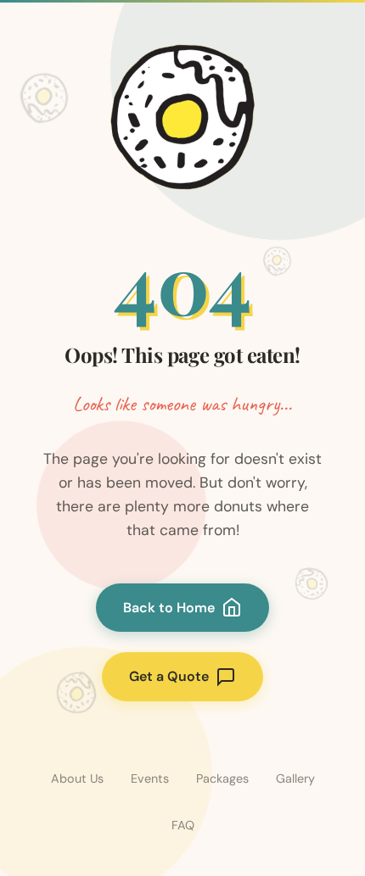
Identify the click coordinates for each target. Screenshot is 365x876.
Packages (222, 778)
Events (150, 778)
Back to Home (169, 608)
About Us (77, 778)
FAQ (182, 825)
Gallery (295, 778)
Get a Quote (169, 676)
